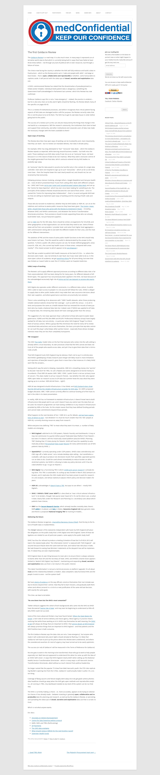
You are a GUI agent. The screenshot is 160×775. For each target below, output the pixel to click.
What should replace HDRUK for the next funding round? (52, 731)
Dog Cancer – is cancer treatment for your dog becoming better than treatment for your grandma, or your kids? (118, 237)
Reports (66, 444)
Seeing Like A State (47, 608)
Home (30, 13)
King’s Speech (109, 212)
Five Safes (38, 342)
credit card (115, 85)
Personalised (50, 444)
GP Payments (36, 726)
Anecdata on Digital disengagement (45, 718)
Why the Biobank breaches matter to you (118, 225)
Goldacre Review (37, 57)
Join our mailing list (112, 52)
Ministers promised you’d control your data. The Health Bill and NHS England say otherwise (118, 151)
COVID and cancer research (74, 470)
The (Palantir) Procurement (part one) (81, 752)
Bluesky (119, 101)
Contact (108, 13)
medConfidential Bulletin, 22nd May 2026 (118, 201)
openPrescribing (63, 258)
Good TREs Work (35, 752)
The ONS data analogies (40, 728)
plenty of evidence (41, 582)
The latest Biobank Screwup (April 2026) (117, 219)
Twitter (114, 101)
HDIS (34, 222)
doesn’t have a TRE (57, 486)
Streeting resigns (110, 209)
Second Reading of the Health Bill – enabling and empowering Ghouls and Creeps (117, 190)
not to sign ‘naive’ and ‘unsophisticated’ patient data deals (65, 185)
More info (87, 13)
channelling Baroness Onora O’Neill (65, 522)
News (78, 13)
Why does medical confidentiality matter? (40, 766)
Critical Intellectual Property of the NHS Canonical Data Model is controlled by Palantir (117, 164)
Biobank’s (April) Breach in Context (116, 214)
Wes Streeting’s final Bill (112, 206)
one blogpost (71, 248)
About (98, 13)
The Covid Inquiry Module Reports (116, 253)
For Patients (56, 13)
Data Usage (59, 444)
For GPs (68, 13)
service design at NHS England (83, 624)
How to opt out (42, 13)
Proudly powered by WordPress (64, 766)
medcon (62, 739)
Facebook (108, 101)
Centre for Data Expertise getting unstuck (47, 720)
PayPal (125, 85)
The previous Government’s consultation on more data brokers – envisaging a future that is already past (118, 138)
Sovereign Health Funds (40, 733)
